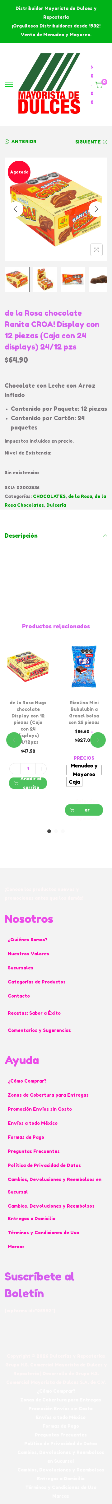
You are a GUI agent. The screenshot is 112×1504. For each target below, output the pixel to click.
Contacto (19, 995)
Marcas (16, 1246)
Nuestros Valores (28, 953)
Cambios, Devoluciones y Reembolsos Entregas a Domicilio (51, 1212)
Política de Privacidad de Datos (44, 1165)
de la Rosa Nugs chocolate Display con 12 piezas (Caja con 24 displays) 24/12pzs (28, 722)
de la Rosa (80, 496)
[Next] (96, 209)
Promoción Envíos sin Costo (40, 1109)
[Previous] (15, 209)
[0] (99, 84)
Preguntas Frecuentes (34, 1151)
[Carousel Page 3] (63, 831)
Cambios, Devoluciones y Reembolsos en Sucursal (54, 1186)
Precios (84, 758)
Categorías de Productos (37, 981)
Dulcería (56, 505)
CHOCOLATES (49, 496)
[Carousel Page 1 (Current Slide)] (49, 831)
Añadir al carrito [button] (31, 783)
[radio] (84, 770)
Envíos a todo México (33, 1123)
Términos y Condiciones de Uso (43, 1232)
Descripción (21, 535)
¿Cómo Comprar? (27, 1081)
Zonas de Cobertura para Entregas (48, 1095)
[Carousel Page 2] (56, 831)
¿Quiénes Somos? (27, 939)
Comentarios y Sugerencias (39, 1030)
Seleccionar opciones (87, 810)
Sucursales (20, 967)
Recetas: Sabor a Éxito (34, 1013)
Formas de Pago (26, 1137)
